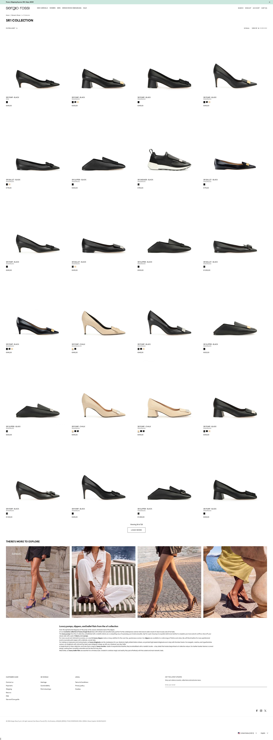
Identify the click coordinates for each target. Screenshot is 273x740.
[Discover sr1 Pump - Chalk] (103, 310)
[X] (265, 710)
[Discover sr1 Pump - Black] (38, 63)
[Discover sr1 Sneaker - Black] (169, 146)
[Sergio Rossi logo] (17, 8)
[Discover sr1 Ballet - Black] (38, 146)
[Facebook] (256, 710)
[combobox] (246, 733)
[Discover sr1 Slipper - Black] (103, 146)
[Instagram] (261, 710)
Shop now (67, 101)
